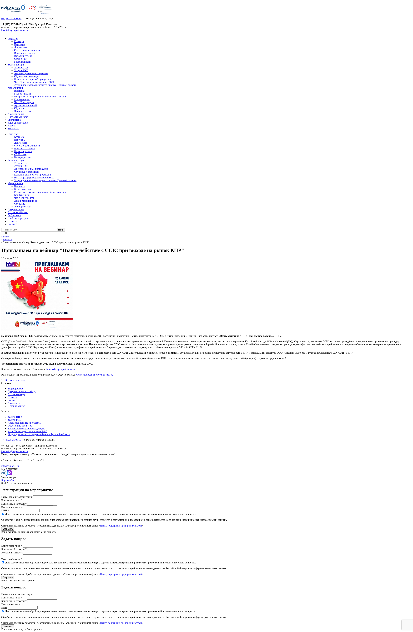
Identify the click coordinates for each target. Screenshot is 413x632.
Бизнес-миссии (22, 93)
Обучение (19, 108)
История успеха (16, 406)
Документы (20, 47)
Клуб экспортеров (18, 122)
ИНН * (5, 510)
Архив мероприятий (25, 105)
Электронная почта (12, 507)
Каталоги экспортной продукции (32, 79)
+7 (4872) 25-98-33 (11, 18)
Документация (16, 114)
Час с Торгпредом (24, 102)
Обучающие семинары (26, 76)
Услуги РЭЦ (21, 70)
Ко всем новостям (15, 380)
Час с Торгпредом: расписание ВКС (34, 82)
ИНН (4, 607)
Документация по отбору (21, 391)
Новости (12, 125)
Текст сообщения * (11, 559)
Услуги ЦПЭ (21, 67)
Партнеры (19, 44)
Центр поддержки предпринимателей (121, 525)
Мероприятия (15, 87)
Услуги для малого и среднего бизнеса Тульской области (45, 85)
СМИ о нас (20, 58)
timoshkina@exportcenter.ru (60, 369)
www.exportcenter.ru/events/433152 (94, 374)
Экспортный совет (18, 116)
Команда (19, 41)
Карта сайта (7, 480)
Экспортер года (22, 111)
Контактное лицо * (11, 500)
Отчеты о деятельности (27, 50)
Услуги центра (16, 64)
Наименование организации (17, 497)
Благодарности (22, 61)
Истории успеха (23, 56)
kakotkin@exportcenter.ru (14, 30)
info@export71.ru (10, 466)
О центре (13, 38)
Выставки (19, 90)
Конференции (22, 99)
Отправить (8, 529)
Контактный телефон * (14, 503)
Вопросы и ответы (24, 53)
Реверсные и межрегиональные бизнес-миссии (40, 96)
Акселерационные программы (31, 73)
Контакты (13, 128)
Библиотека (14, 119)
